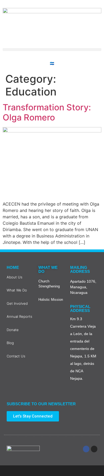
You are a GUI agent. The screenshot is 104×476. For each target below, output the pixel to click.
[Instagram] (94, 449)
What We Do (48, 269)
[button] (52, 49)
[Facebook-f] (86, 449)
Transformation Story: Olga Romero (47, 112)
